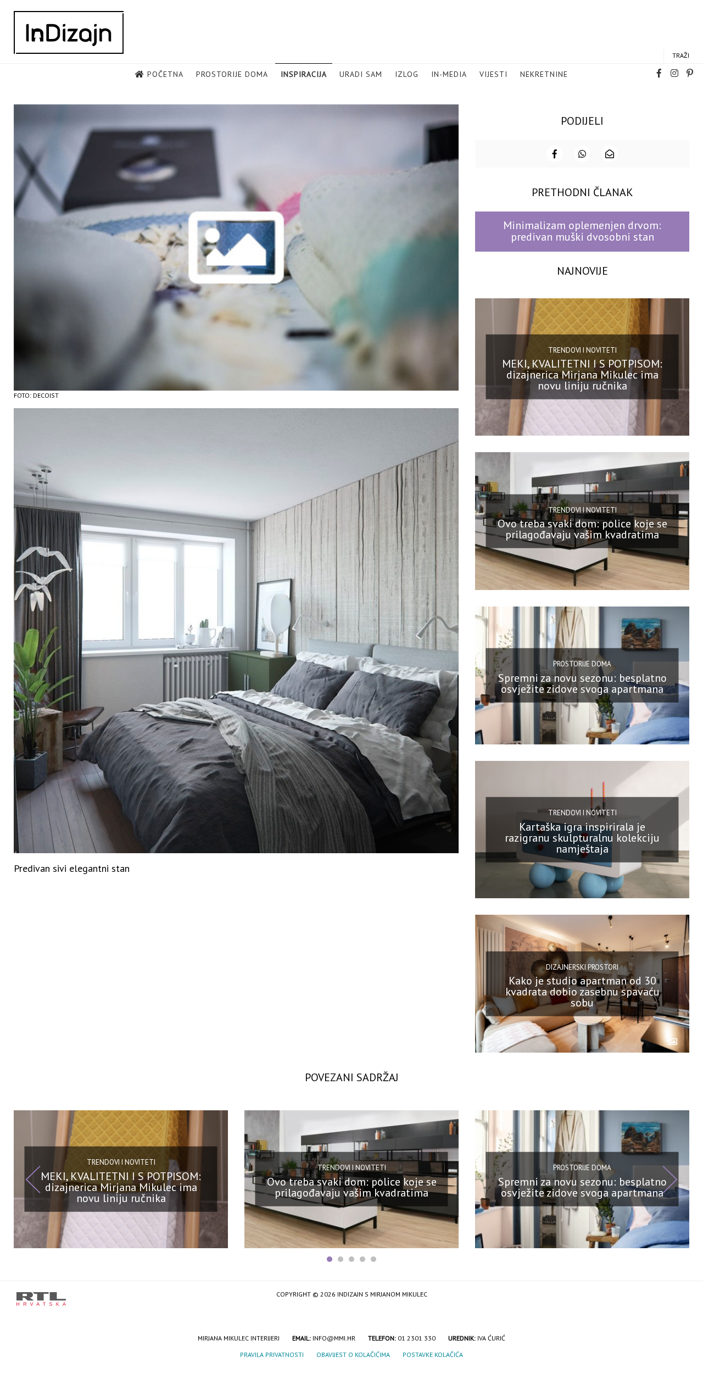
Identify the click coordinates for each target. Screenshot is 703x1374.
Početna (165, 74)
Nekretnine (544, 74)
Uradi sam (360, 74)
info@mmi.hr (334, 1338)
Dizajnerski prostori (582, 966)
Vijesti (493, 74)
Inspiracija (304, 74)
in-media (449, 74)
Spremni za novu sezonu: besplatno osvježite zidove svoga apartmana (582, 683)
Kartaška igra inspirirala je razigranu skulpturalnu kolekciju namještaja (582, 837)
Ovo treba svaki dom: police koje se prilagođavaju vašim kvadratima (582, 529)
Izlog (407, 74)
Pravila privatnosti (272, 1354)
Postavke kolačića (433, 1354)
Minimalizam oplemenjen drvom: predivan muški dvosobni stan (582, 231)
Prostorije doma (232, 74)
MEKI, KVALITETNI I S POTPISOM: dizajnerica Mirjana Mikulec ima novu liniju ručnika (582, 375)
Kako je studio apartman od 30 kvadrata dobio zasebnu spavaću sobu (582, 992)
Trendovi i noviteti (582, 350)
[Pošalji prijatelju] (609, 154)
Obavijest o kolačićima (353, 1354)
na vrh (676, 1295)
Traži (680, 55)
